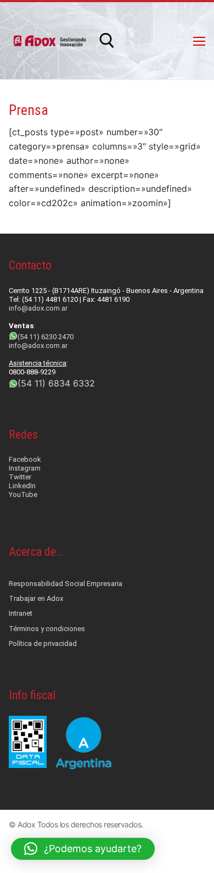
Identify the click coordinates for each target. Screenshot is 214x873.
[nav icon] (199, 40)
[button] (83, 849)
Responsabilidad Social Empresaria (65, 583)
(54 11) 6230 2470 (46, 337)
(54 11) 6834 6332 (56, 383)
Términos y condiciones (47, 629)
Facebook (25, 459)
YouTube (23, 494)
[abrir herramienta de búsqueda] (107, 40)
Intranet (20, 613)
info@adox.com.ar (38, 308)
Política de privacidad (43, 643)
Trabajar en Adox (36, 598)
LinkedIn (22, 486)
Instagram (25, 468)
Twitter (20, 477)
